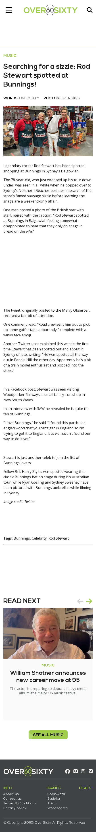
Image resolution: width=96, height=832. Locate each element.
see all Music (48, 735)
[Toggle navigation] (9, 10)
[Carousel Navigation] (85, 601)
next (89, 601)
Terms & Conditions (19, 803)
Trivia (52, 803)
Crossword (56, 794)
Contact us (12, 799)
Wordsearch (58, 808)
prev (80, 601)
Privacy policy (14, 808)
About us (11, 794)
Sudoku (54, 799)
